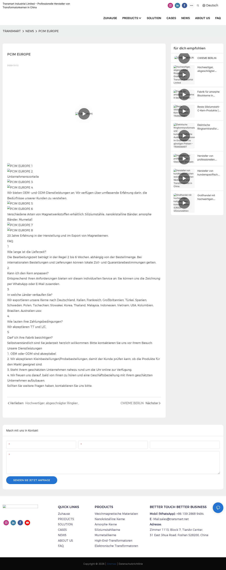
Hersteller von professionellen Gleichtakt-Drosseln (208, 157)
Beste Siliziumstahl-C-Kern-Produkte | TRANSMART (208, 108)
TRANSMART (12, 31)
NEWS (29, 31)
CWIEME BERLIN (206, 57)
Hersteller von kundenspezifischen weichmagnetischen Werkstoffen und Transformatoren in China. (209, 172)
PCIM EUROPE (48, 31)
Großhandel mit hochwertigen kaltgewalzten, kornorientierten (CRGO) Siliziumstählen (206, 197)
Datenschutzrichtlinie (131, 563)
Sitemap (111, 563)
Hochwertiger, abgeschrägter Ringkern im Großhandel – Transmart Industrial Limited (208, 69)
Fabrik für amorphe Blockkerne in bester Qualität (208, 93)
